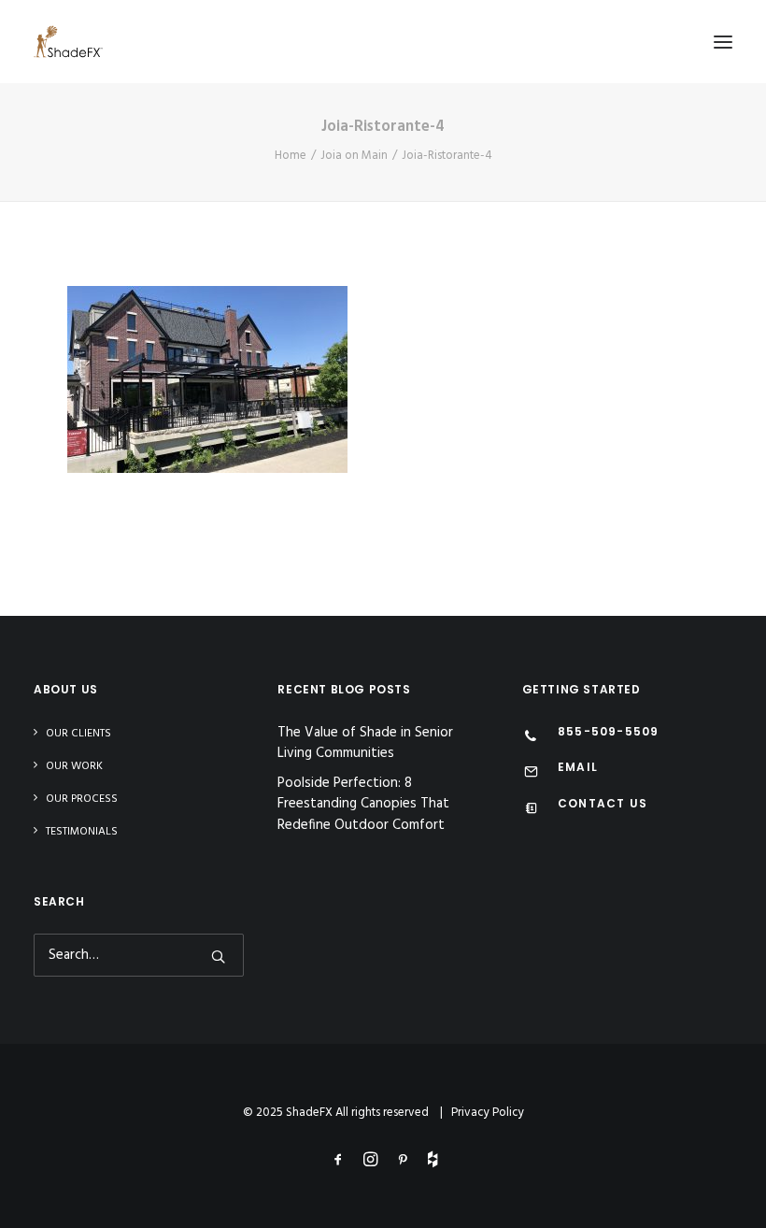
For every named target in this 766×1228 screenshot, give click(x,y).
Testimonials (82, 831)
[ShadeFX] (68, 41)
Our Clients (78, 733)
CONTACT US (602, 803)
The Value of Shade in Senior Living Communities (365, 743)
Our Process (82, 799)
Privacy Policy (487, 1112)
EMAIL (578, 767)
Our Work (74, 766)
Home (290, 155)
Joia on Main (354, 155)
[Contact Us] (531, 810)
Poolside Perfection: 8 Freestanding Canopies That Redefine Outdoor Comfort (363, 804)
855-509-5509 (608, 731)
